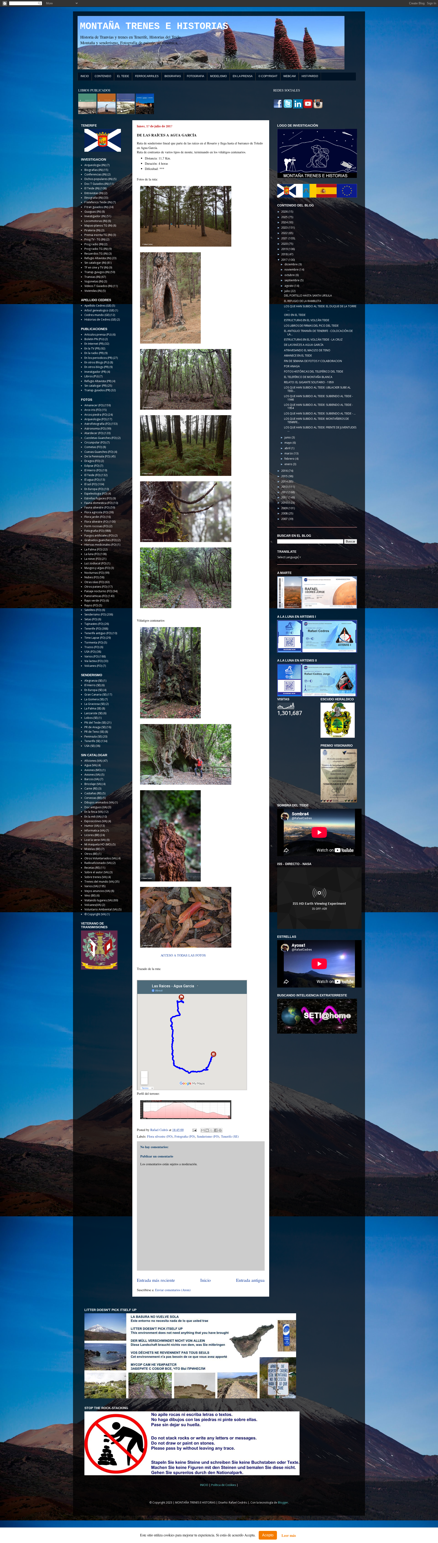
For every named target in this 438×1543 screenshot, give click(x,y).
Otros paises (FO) (95, 587)
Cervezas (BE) (93, 798)
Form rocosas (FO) (96, 526)
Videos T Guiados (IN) (98, 286)
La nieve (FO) (92, 559)
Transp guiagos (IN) (97, 272)
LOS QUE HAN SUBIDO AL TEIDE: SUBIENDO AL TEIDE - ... (320, 413)
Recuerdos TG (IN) (96, 253)
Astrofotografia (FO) (97, 424)
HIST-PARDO (310, 76)
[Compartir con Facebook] (216, 1130)
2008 (284, 513)
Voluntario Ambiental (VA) (100, 909)
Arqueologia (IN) (95, 165)
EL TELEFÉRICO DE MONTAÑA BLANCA (308, 377)
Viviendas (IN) (93, 291)
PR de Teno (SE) (94, 732)
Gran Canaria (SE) (95, 694)
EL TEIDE (123, 76)
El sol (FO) (90, 484)
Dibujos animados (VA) (99, 802)
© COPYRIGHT (267, 76)
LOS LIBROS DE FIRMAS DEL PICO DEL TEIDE (311, 326)
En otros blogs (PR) (96, 367)
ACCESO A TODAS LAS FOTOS (183, 955)
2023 (284, 227)
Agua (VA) (90, 765)
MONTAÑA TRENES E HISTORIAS (154, 26)
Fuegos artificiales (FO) (99, 535)
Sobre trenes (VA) (95, 877)
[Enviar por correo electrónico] (203, 1130)
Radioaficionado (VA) (98, 863)
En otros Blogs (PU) (96, 362)
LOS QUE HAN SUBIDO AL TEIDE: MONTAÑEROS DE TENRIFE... (316, 420)
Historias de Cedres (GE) (100, 319)
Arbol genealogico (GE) (99, 310)
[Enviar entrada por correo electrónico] (194, 1130)
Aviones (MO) (93, 770)
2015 (284, 476)
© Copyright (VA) (95, 914)
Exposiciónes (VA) (95, 821)
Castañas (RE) (93, 793)
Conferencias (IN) (95, 174)
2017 (284, 260)
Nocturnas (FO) (94, 573)
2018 (284, 254)
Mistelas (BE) (92, 849)
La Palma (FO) (93, 549)
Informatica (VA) (94, 830)
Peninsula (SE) (93, 736)
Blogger (283, 1502)
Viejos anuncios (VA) (97, 891)
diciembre (291, 264)
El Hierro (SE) (92, 685)
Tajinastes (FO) (93, 624)
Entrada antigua (250, 1280)
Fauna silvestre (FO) (97, 507)
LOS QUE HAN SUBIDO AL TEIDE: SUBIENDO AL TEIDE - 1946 (318, 397)
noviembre (291, 269)
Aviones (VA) (92, 775)
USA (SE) (89, 746)
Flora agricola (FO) (96, 512)
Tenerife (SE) (230, 1136)
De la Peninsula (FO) (97, 456)
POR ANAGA (292, 366)
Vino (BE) (90, 895)
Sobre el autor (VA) (96, 872)
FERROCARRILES (147, 76)
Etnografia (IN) (93, 198)
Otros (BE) (90, 854)
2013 (284, 487)
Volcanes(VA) (92, 905)
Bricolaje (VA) (93, 784)
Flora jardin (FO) (94, 517)
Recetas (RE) (92, 868)
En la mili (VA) (92, 816)
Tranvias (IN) (92, 277)
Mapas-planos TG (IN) (98, 225)
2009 (284, 508)
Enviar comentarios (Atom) (173, 1290)
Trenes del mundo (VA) (99, 882)
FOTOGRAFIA (195, 76)
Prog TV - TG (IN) (94, 239)
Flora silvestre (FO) (160, 1136)
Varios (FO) (91, 656)
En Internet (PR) (94, 344)
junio (288, 437)
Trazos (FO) (91, 647)
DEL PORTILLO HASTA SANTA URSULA (308, 295)
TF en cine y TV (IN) (96, 267)
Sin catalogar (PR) (95, 386)
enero (288, 464)
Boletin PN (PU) (94, 339)
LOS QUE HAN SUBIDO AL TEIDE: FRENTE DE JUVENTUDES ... (320, 429)
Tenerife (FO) (92, 629)
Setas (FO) (90, 619)
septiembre (292, 280)
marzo (289, 453)
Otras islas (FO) (94, 582)
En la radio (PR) (94, 353)
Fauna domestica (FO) (98, 503)
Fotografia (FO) (185, 1136)
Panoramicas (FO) (95, 596)
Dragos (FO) (92, 461)
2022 (284, 233)
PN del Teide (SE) (95, 723)
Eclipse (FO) (91, 466)
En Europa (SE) (93, 690)
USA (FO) (90, 652)
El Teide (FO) (92, 475)
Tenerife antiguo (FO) (98, 633)
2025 (284, 217)
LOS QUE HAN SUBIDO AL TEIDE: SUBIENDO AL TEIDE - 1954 (318, 406)
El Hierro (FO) (93, 470)
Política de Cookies (224, 1485)
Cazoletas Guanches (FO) (100, 438)
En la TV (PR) (92, 348)
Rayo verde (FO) (94, 600)
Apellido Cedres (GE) (97, 306)
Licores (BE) (91, 835)
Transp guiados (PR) (97, 390)
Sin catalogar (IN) (95, 263)
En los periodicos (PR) (98, 358)
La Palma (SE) (92, 708)
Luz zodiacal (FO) (95, 563)
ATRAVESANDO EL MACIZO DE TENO (307, 350)
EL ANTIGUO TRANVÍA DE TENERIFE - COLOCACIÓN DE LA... (318, 332)
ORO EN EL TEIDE (294, 315)
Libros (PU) (91, 376)
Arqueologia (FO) (95, 419)
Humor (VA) (91, 826)
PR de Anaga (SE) (95, 727)
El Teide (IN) (91, 188)
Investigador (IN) (95, 216)
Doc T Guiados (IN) (96, 184)
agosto (289, 286)
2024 (284, 222)
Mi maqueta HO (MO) (98, 844)
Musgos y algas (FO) (97, 568)
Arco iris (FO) (92, 410)
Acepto (268, 1535)
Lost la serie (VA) (95, 840)
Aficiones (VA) (93, 761)
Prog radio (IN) (93, 244)
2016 (284, 471)
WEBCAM (289, 76)
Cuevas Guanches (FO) (98, 452)
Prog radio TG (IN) (96, 249)
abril (287, 448)
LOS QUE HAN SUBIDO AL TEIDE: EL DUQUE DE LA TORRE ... (320, 307)
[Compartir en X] (211, 1130)
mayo (288, 443)
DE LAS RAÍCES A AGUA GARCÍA (303, 345)
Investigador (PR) (95, 372)
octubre (289, 275)
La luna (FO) (91, 554)
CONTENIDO (103, 76)
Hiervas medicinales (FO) (100, 545)
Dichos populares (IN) (98, 179)
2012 (284, 492)
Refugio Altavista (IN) (97, 258)
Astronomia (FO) (95, 428)
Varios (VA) (91, 886)
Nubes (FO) (91, 577)
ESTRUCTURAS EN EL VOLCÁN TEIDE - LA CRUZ (313, 339)
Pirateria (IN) (92, 230)
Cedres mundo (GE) (97, 315)
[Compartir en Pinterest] (220, 1130)
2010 (284, 503)
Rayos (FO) (91, 605)
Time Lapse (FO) (94, 638)
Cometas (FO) (93, 447)
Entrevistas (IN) (93, 193)
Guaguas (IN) (92, 212)
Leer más (289, 1535)
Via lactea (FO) (93, 661)
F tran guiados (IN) (96, 207)
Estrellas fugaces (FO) (98, 498)
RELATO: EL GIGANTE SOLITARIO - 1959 (309, 382)
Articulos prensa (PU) (98, 334)
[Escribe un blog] (207, 1130)
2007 (284, 519)
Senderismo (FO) (208, 1136)
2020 (284, 244)
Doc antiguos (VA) (95, 807)
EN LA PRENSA (243, 76)
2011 (284, 497)
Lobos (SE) (91, 718)
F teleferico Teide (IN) (98, 202)
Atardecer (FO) (93, 433)
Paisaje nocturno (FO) (98, 591)
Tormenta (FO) (93, 642)
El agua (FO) (91, 480)
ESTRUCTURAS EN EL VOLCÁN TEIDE (306, 320)
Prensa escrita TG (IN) (98, 235)
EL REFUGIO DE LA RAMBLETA (302, 301)
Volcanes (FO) (93, 666)
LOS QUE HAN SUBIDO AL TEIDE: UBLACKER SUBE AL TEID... (317, 389)
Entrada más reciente (156, 1280)
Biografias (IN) (93, 170)
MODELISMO (218, 76)
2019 (284, 249)
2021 (284, 238)
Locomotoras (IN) (95, 221)
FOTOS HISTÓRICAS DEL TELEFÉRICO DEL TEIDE (313, 371)
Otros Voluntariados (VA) (100, 858)
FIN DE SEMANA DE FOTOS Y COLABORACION (313, 361)
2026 (284, 212)
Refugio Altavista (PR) (97, 381)
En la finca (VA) (93, 812)
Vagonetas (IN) (93, 281)
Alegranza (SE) (93, 681)
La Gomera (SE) (94, 699)
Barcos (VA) (91, 779)
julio (287, 291)
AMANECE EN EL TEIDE (298, 355)
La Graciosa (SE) (94, 704)
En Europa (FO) (93, 489)
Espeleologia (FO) (95, 493)
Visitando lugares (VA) (98, 900)
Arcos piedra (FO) (95, 415)
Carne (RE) (90, 788)
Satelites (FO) (92, 610)
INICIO (85, 76)
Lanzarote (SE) (93, 713)
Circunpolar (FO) (95, 442)
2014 (284, 481)
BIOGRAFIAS (172, 76)
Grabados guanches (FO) (100, 540)
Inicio (205, 1280)
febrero (289, 459)
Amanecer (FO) (94, 405)
